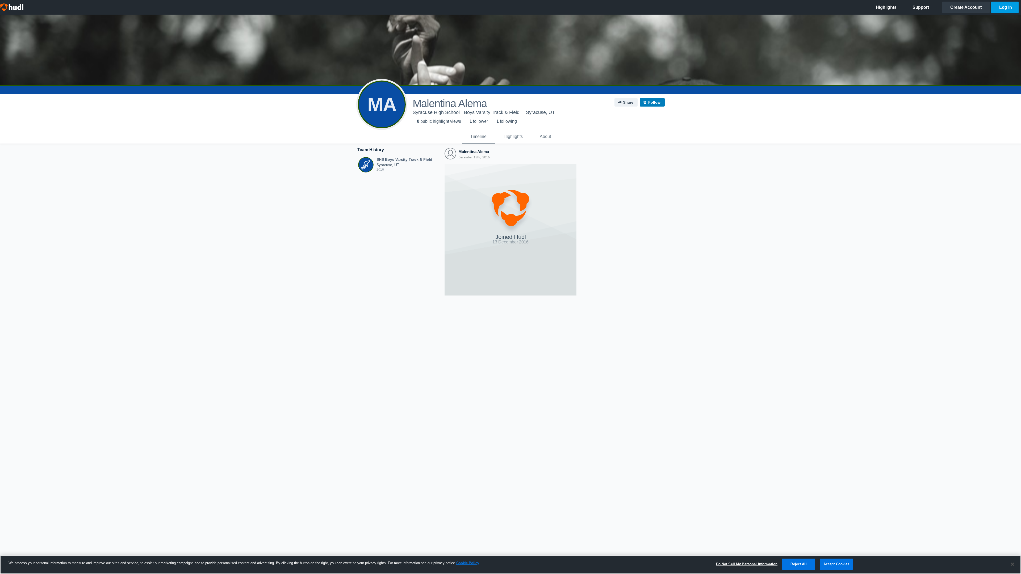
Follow (654, 102)
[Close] (1012, 564)
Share (628, 102)
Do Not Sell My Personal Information (747, 564)
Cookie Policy (467, 563)
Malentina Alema (473, 151)
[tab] (478, 137)
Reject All (798, 564)
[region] (510, 564)
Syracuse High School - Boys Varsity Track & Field (466, 112)
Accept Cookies (836, 564)
